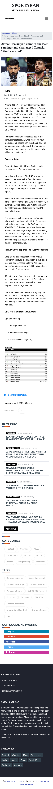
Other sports (13, 497)
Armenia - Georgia (15, 578)
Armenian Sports (14, 591)
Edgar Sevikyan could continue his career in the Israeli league (25, 438)
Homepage (9, 18)
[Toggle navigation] (46, 18)
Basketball (40, 562)
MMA (14, 33)
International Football (17, 610)
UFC (22, 411)
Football (11, 433)
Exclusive (25, 597)
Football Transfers (15, 604)
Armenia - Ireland (37, 578)
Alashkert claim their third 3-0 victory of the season (25, 487)
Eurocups (11, 597)
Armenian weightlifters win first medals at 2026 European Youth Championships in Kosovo (26, 454)
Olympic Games (39, 610)
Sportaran (33, 98)
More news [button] (11, 529)
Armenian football (38, 584)
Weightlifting (13, 448)
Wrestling (11, 464)
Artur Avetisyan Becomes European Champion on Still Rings (23, 503)
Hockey (27, 555)
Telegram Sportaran (16, 395)
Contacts (18, 765)
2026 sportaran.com (13, 781)
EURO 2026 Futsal (36, 591)
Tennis (10, 562)
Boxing (39, 555)
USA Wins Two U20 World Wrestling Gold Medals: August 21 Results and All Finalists (25, 470)
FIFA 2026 (39, 597)
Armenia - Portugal (15, 584)
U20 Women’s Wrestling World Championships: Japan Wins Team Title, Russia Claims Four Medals (25, 519)
